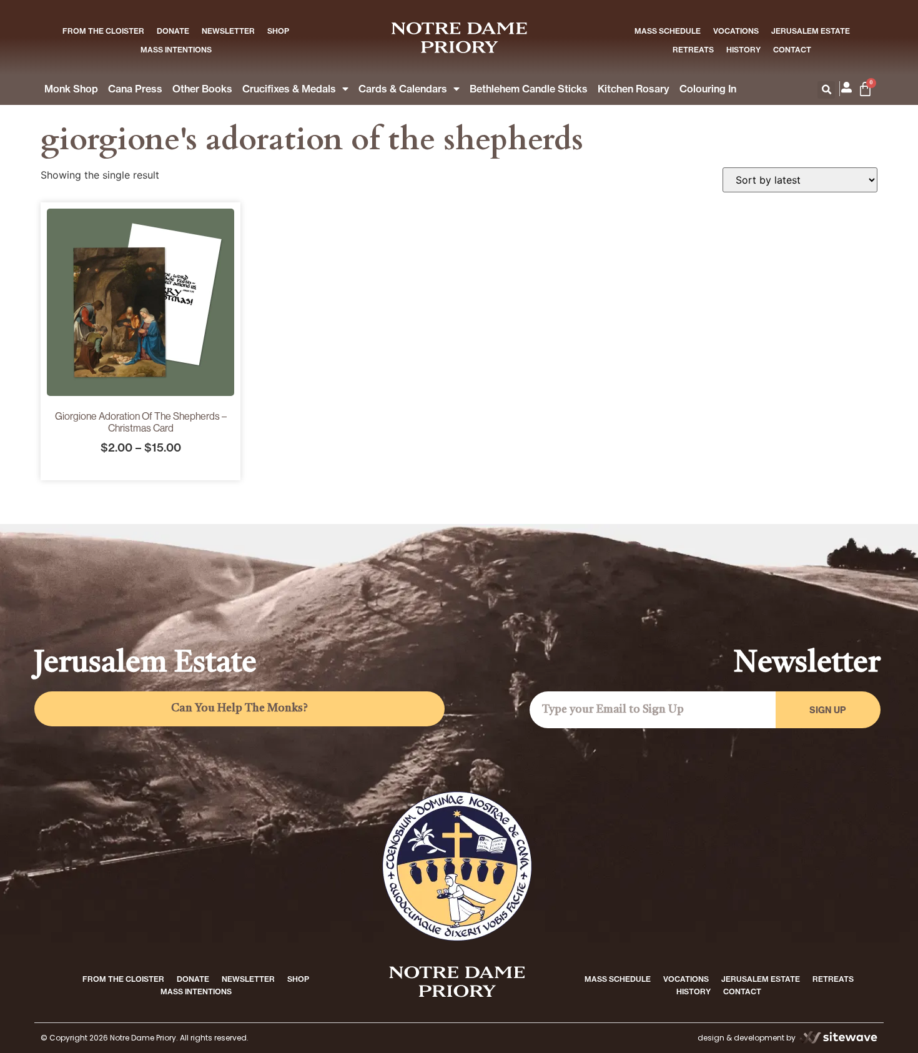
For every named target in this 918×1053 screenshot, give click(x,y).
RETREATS (693, 49)
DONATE (173, 31)
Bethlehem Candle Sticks (529, 88)
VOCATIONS (736, 31)
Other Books (202, 88)
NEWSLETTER (228, 31)
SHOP (278, 31)
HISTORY (743, 49)
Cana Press (135, 88)
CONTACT (792, 49)
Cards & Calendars (402, 88)
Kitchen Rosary (633, 88)
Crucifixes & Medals (289, 88)
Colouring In (707, 88)
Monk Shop (71, 88)
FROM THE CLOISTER (103, 31)
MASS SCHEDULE (667, 31)
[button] (826, 90)
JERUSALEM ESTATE (810, 31)
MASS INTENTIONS (176, 49)
